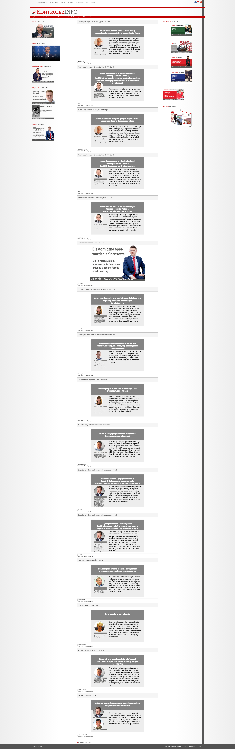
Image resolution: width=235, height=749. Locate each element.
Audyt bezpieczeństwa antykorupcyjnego (93, 109)
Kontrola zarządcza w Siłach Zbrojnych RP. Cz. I (95, 197)
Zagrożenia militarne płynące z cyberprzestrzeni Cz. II (97, 470)
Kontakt (93, 2)
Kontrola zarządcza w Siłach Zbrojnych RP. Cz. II (96, 155)
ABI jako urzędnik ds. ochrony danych (91, 650)
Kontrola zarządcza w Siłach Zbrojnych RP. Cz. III (96, 67)
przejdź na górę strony (84, 742)
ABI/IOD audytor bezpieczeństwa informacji (94, 424)
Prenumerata (54, 2)
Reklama (179, 746)
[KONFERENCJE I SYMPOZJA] (181, 77)
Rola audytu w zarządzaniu (88, 605)
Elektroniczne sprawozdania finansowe (92, 243)
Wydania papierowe (41, 2)
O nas (165, 746)
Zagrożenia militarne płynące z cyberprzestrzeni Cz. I (97, 515)
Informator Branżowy (82, 2)
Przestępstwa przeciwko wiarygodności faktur (94, 21)
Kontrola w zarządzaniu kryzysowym (91, 560)
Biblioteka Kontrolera (67, 2)
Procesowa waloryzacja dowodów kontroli (93, 379)
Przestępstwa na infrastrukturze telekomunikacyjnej (96, 334)
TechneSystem (37, 746)
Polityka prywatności (189, 746)
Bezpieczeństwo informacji (87, 695)
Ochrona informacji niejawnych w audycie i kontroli (96, 289)
